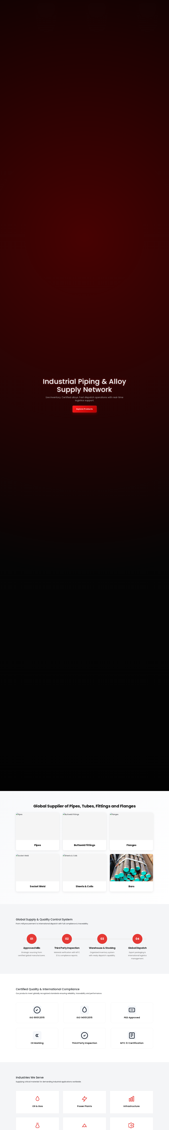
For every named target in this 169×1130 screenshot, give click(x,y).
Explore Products (84, 409)
